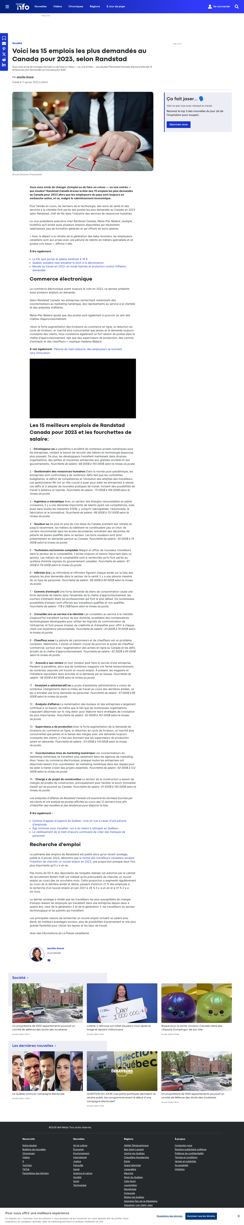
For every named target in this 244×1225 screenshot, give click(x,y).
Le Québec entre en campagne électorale (38, 1094)
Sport (76, 1181)
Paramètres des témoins (35, 1173)
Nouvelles (41, 6)
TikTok (26, 1169)
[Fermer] (238, 1216)
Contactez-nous (183, 1145)
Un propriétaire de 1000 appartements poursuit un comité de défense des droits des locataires (43, 1028)
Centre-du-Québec (134, 1153)
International (80, 1157)
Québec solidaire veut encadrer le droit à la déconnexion (68, 262)
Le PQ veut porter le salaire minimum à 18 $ (59, 259)
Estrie (127, 1161)
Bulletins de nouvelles (34, 1149)
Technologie (79, 1185)
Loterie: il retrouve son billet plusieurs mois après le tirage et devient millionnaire (119, 1028)
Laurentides (130, 1185)
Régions (95, 6)
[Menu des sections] (7, 6)
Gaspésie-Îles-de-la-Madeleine (140, 1201)
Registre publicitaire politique (190, 1149)
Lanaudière (130, 1169)
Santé (76, 1169)
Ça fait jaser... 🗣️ (185, 99)
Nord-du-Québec (133, 1177)
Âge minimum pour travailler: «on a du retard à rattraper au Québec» (75, 828)
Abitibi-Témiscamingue (136, 1145)
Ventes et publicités (185, 1161)
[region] (122, 1216)
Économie (78, 1149)
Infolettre (180, 1169)
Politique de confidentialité (189, 1153)
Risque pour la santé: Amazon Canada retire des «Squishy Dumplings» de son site (191, 1028)
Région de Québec (134, 1197)
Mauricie (128, 1173)
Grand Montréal (132, 1165)
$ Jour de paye (116, 6)
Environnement (81, 1153)
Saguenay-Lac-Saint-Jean (138, 1205)
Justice (77, 1161)
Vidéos (57, 6)
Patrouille (78, 1165)
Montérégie (130, 1189)
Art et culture (80, 1145)
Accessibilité (181, 1165)
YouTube (27, 1165)
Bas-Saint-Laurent (134, 1149)
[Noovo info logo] (22, 6)
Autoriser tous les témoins (201, 1216)
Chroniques (76, 6)
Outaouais (129, 1193)
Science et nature (82, 1173)
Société (17, 43)
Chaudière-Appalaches (136, 1157)
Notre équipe (29, 1145)
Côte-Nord (130, 1181)
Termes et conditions (186, 1157)
